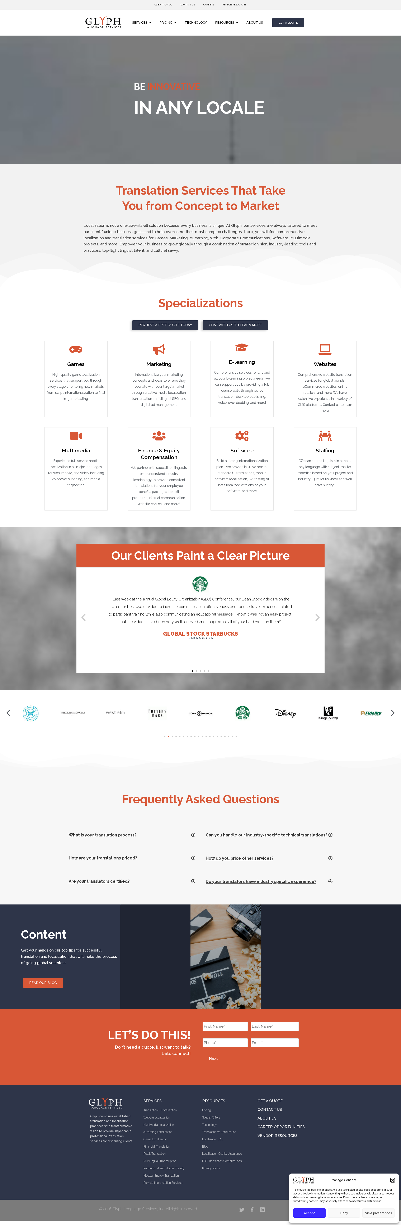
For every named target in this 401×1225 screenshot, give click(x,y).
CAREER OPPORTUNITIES (281, 1127)
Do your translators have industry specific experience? (261, 881)
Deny (344, 1213)
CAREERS (208, 4)
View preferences (378, 1213)
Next (213, 1058)
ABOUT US (254, 22)
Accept (309, 1213)
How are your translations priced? (103, 858)
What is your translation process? (102, 835)
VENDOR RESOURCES (234, 4)
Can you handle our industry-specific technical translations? (266, 835)
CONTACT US (188, 4)
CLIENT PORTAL (163, 4)
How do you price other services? (239, 858)
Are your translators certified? (99, 881)
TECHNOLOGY (196, 22)
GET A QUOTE (270, 1101)
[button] (393, 1180)
